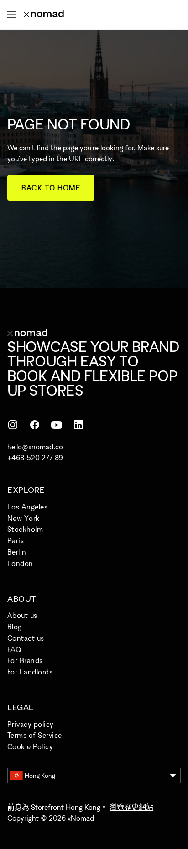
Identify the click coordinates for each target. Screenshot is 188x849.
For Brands (25, 660)
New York (23, 518)
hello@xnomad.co (35, 446)
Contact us (25, 638)
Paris (15, 540)
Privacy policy (30, 724)
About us (22, 615)
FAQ (14, 649)
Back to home (50, 187)
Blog (14, 626)
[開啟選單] (12, 14)
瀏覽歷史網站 (131, 807)
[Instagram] (12, 424)
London (20, 563)
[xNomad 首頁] (44, 15)
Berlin (16, 551)
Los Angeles (27, 506)
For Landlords (29, 671)
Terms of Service (34, 735)
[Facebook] (34, 424)
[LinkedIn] (78, 424)
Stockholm (25, 529)
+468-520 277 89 (35, 457)
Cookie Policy (30, 746)
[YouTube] (56, 424)
